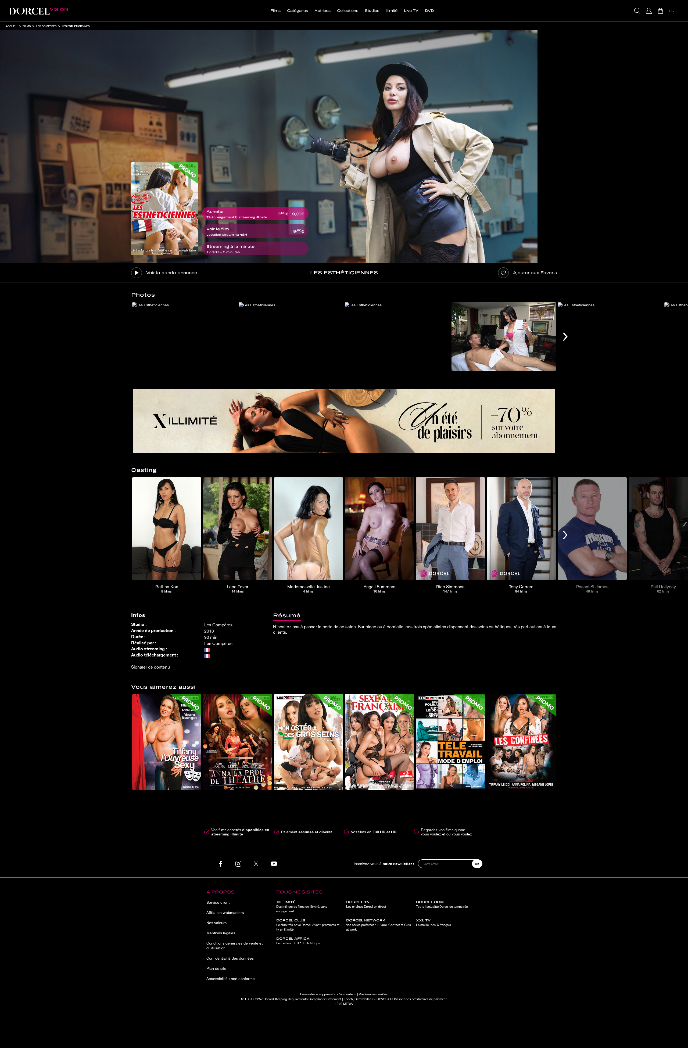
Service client (218, 902)
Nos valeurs (216, 923)
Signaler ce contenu (150, 667)
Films (275, 11)
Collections (347, 11)
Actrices (322, 11)
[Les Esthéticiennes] (164, 208)
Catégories (297, 11)
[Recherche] (638, 10)
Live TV (411, 11)
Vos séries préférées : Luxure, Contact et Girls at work (378, 924)
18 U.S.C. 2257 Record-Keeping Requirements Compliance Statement (291, 999)
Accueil (11, 26)
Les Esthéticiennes (75, 26)
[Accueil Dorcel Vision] (38, 10)
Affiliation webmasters (225, 912)
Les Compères (46, 26)
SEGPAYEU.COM (384, 999)
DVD (429, 11)
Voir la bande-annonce (171, 273)
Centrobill (361, 999)
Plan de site (216, 968)
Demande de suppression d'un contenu (328, 994)
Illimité (391, 11)
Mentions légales (220, 933)
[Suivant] (565, 336)
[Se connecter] (649, 10)
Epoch (348, 999)
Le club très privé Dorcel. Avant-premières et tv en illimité (307, 924)
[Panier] (661, 10)
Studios (372, 11)
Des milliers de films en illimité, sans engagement (301, 906)
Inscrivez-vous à (384, 863)
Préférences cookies (373, 994)
